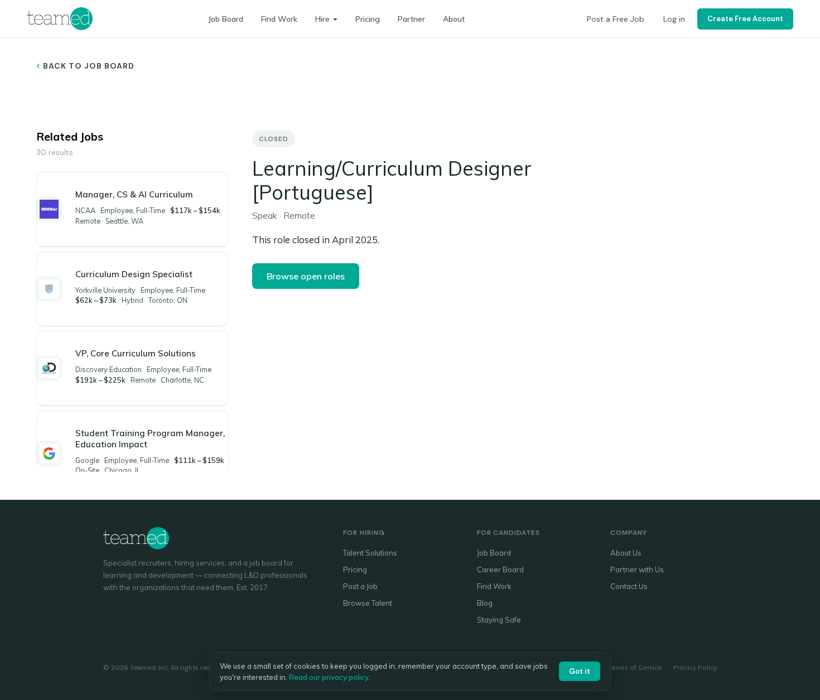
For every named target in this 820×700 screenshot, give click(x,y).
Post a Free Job (615, 19)
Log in (674, 19)
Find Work (279, 19)
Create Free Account (745, 18)
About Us (625, 552)
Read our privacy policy (329, 677)
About (454, 19)
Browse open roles (306, 276)
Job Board (225, 19)
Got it (579, 671)
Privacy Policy (695, 667)
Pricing (367, 19)
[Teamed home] (60, 18)
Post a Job (360, 586)
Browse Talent (367, 602)
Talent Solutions (370, 552)
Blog (485, 602)
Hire (322, 19)
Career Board (500, 569)
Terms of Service (635, 667)
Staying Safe (499, 619)
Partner (411, 19)
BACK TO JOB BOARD (87, 66)
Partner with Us (637, 569)
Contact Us (629, 586)
